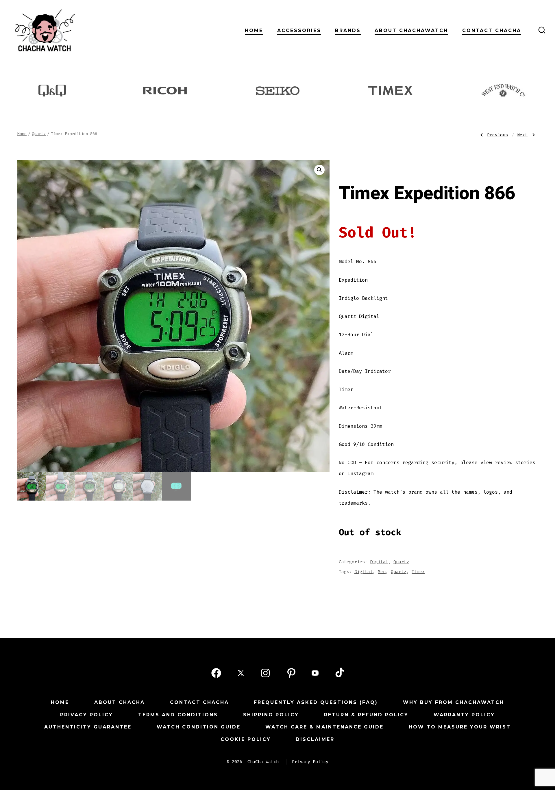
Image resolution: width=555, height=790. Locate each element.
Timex (418, 572)
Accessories (299, 30)
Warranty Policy (464, 714)
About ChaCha (119, 702)
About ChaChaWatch (411, 30)
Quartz (39, 134)
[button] (319, 170)
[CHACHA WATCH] (85, 30)
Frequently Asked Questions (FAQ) (316, 702)
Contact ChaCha (491, 30)
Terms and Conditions (178, 714)
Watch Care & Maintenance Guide (324, 727)
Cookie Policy (246, 739)
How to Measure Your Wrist (460, 727)
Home (254, 30)
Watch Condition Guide (198, 727)
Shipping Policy (271, 714)
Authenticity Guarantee (88, 727)
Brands (348, 30)
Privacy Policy (86, 714)
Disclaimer (315, 739)
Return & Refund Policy (366, 714)
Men (382, 572)
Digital (379, 562)
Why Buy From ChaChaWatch (453, 702)
